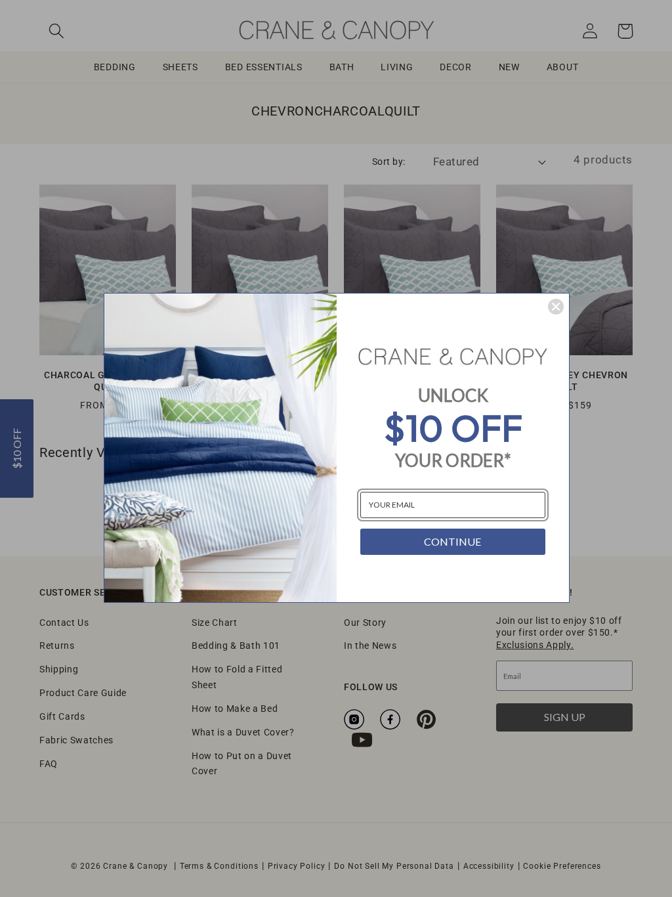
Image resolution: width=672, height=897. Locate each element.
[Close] (556, 307)
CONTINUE (452, 541)
